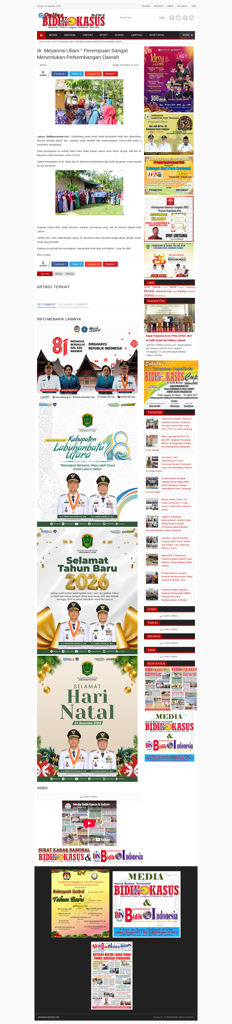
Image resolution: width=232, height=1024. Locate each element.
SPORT (104, 35)
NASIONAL (70, 35)
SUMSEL (119, 35)
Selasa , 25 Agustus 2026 (48, 6)
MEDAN (53, 35)
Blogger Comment (73, 304)
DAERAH (88, 35)
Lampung (190, 287)
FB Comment (46, 304)
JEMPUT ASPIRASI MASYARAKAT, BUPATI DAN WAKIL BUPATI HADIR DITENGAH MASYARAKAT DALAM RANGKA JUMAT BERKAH (168, 524)
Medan (149, 291)
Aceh (147, 287)
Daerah (156, 287)
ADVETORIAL (156, 35)
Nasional (161, 291)
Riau (169, 291)
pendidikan (160, 296)
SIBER (170, 6)
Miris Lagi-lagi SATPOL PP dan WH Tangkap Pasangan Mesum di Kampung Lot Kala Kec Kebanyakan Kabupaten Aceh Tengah (168, 443)
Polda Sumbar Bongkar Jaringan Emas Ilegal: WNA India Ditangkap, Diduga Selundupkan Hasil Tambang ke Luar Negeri (168, 485)
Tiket (193, 6)
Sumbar (182, 291)
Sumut (149, 295)
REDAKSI (158, 6)
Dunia (165, 287)
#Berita (58, 274)
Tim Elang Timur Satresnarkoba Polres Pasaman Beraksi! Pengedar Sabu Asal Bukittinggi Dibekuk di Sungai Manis (169, 464)
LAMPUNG (136, 35)
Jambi (173, 287)
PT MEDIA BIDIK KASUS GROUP (178, 1017)
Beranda (146, 6)
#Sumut (70, 274)
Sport (175, 291)
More (186, 35)
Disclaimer (182, 6)
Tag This (44, 274)
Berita (43, 65)
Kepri (181, 287)
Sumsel (191, 291)
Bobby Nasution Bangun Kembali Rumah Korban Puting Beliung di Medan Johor (177, 576)
